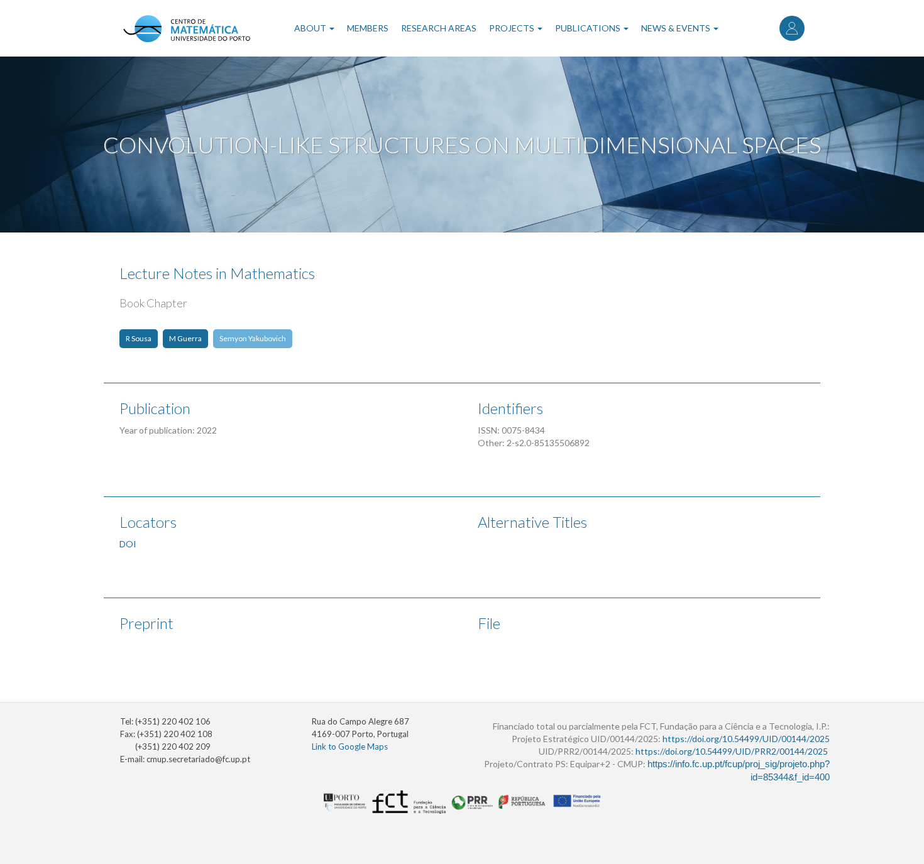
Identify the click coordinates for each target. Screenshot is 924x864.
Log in (792, 28)
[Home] (186, 28)
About (311, 28)
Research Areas (438, 28)
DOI (127, 544)
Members (367, 28)
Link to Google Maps (350, 746)
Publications (588, 28)
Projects (512, 28)
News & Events (676, 28)
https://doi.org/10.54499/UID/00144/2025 (746, 738)
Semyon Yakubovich (252, 338)
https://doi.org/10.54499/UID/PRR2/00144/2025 (731, 751)
